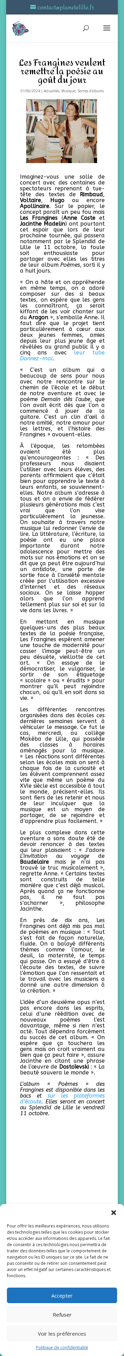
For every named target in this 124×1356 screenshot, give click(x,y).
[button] (113, 1212)
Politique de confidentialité (62, 1347)
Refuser (62, 1314)
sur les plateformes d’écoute (62, 1098)
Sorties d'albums (91, 90)
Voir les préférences (62, 1333)
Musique (68, 90)
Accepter (62, 1295)
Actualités (51, 90)
